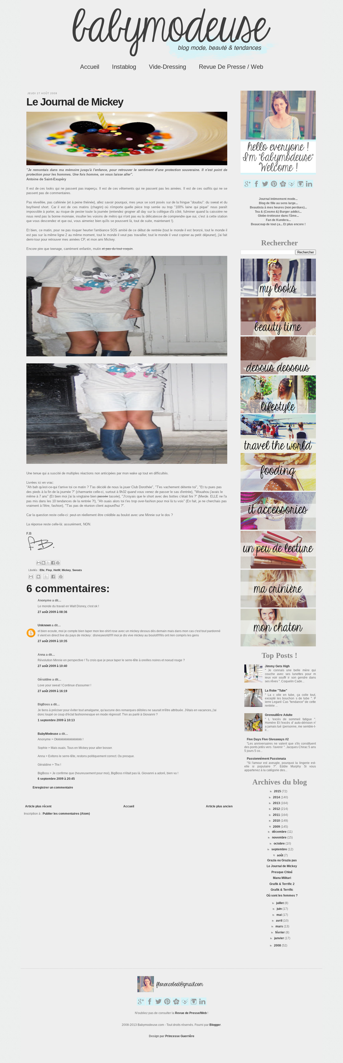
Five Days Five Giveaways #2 (268, 739)
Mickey (66, 570)
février (280, 932)
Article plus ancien (219, 806)
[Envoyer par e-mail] (38, 562)
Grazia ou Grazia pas (282, 860)
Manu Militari (282, 878)
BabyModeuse (48, 734)
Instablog (124, 66)
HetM (56, 570)
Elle (42, 570)
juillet (280, 903)
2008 (278, 945)
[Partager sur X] (48, 562)
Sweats (77, 570)
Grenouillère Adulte (279, 715)
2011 (277, 815)
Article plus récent (38, 806)
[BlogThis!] (43, 562)
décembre (279, 831)
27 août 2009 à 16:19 (52, 691)
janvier (279, 938)
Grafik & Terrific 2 (282, 884)
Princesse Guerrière (179, 1036)
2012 (277, 809)
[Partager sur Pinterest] (57, 562)
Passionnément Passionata (266, 758)
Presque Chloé (282, 872)
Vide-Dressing (167, 66)
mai (279, 915)
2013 (277, 803)
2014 (277, 797)
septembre (279, 849)
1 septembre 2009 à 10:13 (56, 720)
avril (279, 920)
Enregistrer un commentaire (53, 787)
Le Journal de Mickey (282, 866)
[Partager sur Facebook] (52, 562)
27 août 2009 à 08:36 (52, 612)
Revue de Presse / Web (231, 66)
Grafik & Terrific (282, 889)
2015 (278, 791)
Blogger (215, 1025)
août (280, 855)
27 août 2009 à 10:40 (52, 666)
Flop (49, 570)
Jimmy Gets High (277, 666)
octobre (279, 843)
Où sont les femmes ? (282, 895)
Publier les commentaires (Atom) (66, 813)
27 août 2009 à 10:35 (52, 641)
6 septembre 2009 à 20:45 (56, 778)
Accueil (89, 66)
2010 (277, 820)
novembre (279, 837)
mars (279, 926)
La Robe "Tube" (276, 690)
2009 (277, 826)
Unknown (44, 625)
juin (279, 909)
